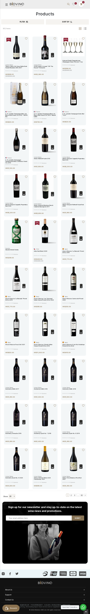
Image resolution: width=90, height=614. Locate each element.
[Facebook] (10, 573)
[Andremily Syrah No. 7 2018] (45, 414)
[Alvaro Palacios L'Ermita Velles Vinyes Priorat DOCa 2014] (45, 324)
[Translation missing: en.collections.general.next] (85, 495)
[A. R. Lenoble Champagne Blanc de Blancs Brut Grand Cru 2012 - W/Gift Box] (16, 93)
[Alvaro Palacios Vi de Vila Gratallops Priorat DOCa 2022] (73, 324)
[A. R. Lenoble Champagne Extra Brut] (73, 93)
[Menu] (6, 4)
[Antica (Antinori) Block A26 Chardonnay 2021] (45, 459)
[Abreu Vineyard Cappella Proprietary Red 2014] (16, 186)
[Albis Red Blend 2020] (45, 231)
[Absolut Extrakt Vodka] (16, 231)
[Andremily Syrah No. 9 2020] (16, 459)
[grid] (80, 28)
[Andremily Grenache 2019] (16, 414)
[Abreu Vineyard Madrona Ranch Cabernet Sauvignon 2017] (45, 186)
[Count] (81, 4)
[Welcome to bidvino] (17, 4)
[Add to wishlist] (26, 38)
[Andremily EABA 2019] (73, 370)
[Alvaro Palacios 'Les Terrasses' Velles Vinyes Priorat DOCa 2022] (45, 278)
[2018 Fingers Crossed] (45, 47)
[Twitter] (16, 573)
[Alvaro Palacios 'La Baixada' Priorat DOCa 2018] (73, 231)
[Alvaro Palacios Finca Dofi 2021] (16, 324)
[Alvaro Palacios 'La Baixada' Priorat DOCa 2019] (16, 278)
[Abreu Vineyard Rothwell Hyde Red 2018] (73, 186)
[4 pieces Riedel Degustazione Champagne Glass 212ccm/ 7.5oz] (73, 45)
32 (82, 495)
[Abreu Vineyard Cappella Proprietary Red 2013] (73, 139)
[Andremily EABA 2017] (16, 370)
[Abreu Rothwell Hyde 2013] (45, 139)
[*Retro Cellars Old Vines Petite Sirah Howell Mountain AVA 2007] (16, 47)
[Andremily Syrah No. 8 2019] (73, 414)
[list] (84, 28)
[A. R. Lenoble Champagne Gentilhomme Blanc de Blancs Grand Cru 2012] (16, 139)
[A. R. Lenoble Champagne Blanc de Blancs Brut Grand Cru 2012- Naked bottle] (45, 93)
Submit (78, 518)
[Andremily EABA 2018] (45, 370)
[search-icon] (68, 4)
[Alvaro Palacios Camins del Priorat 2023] (73, 278)
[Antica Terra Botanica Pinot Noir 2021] (73, 459)
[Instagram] (3, 573)
